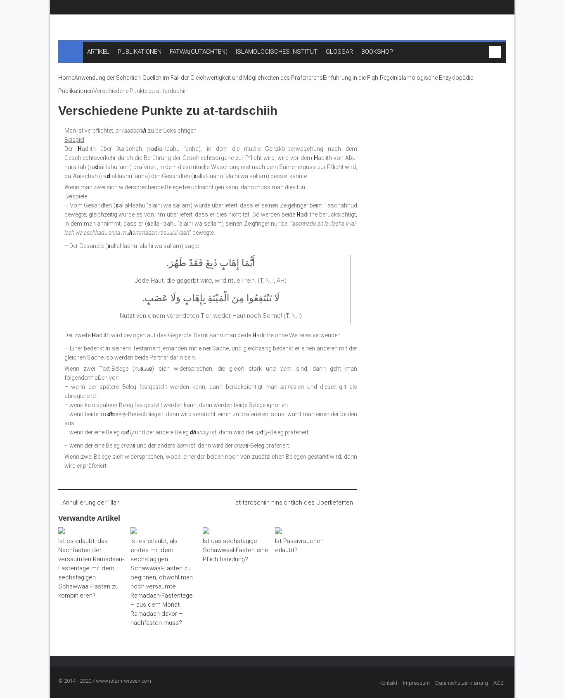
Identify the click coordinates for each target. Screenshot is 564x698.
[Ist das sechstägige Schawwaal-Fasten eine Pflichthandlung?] (236, 531)
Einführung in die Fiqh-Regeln (360, 77)
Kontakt (388, 683)
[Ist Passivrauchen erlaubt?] (308, 531)
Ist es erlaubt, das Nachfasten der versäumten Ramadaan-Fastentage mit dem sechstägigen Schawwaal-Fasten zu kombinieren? (91, 568)
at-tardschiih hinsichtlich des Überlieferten (294, 502)
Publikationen (75, 91)
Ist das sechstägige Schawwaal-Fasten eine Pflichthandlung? (235, 550)
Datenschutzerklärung (461, 683)
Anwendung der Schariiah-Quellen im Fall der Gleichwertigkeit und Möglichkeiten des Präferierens (198, 77)
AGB (498, 683)
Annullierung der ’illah (91, 502)
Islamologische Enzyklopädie (435, 77)
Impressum (416, 683)
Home (66, 77)
